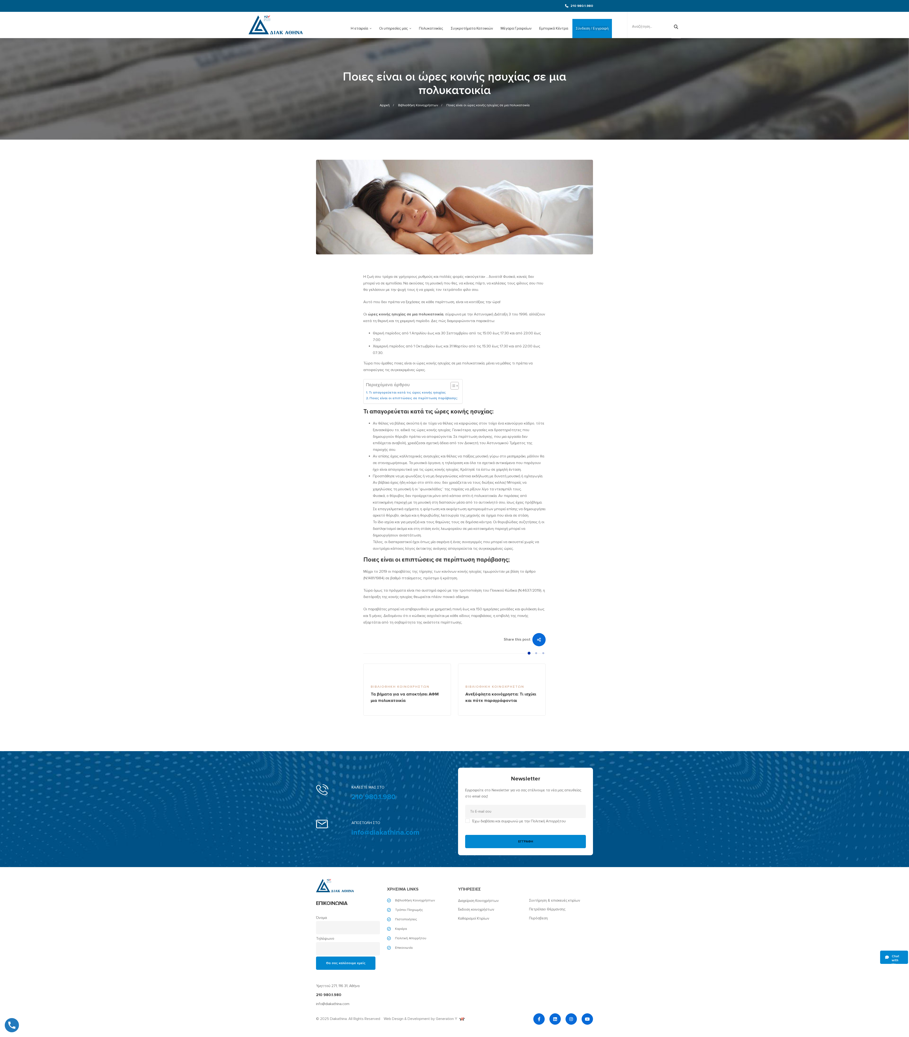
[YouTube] (587, 1019)
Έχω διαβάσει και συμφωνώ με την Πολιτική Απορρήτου (519, 821)
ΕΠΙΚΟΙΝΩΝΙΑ (332, 903)
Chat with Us (895, 959)
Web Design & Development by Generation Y (420, 1018)
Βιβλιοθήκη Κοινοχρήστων (418, 105)
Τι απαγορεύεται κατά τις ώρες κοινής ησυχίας (407, 392)
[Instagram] (571, 1019)
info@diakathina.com (385, 832)
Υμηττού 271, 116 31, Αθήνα (338, 986)
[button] (529, 653)
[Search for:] (654, 26)
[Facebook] (539, 1019)
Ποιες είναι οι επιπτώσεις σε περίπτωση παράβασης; (414, 398)
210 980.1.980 (374, 797)
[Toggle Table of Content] (452, 386)
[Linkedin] (555, 1019)
